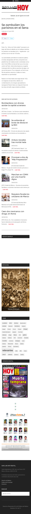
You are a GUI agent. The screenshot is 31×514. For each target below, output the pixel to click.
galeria (24, 335)
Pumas (9, 346)
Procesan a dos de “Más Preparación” (19, 158)
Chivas (9, 329)
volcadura (16, 354)
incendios (11, 340)
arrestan (4, 326)
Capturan (23, 326)
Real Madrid (15, 346)
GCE (14, 337)
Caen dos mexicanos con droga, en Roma (13, 212)
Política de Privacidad (7, 482)
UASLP (4, 354)
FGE (20, 335)
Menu (17, 1)
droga (10, 335)
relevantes (7, 350)
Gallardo (9, 337)
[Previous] (3, 289)
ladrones (4, 343)
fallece (15, 335)
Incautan (26, 337)
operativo (4, 346)
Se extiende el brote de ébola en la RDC (19, 122)
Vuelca (22, 354)
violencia (10, 354)
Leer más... (5, 115)
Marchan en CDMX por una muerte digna (19, 176)
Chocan (19, 329)
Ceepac (3, 329)
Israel (23, 340)
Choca (14, 329)
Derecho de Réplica (6, 480)
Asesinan (10, 326)
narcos (21, 343)
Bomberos (17, 326)
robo (16, 350)
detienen (4, 335)
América (16, 323)
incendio (4, 340)
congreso (14, 332)
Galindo (4, 337)
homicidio (20, 337)
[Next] (27, 289)
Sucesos (4, 34)
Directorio (4, 484)
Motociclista (10, 343)
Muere (16, 343)
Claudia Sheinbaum (6, 332)
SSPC (21, 350)
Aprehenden (23, 323)
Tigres (25, 350)
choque (25, 329)
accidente (4, 323)
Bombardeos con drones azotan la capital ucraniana (14, 104)
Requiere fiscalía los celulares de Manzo (20, 195)
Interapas (17, 340)
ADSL (10, 323)
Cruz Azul (20, 332)
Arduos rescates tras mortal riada (18, 141)
